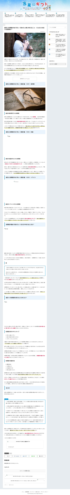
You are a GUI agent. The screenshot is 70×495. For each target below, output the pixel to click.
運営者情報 (27, 491)
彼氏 (11, 453)
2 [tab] (34, 23)
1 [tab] (32, 23)
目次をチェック (23, 78)
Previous (3, 17)
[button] (41, 456)
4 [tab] (37, 23)
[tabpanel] (9, 17)
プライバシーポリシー (44, 491)
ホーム (23, 491)
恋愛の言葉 (7, 453)
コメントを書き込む (25, 470)
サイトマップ (32, 491)
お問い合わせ (37, 491)
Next (66, 17)
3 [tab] (35, 23)
